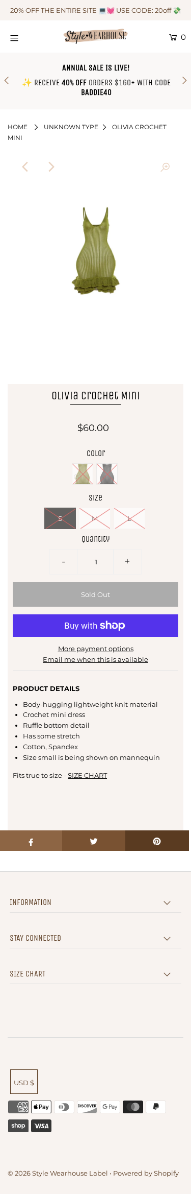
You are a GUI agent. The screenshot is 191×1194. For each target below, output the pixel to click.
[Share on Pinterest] (157, 840)
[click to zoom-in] (165, 167)
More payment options (95, 648)
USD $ (24, 1083)
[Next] (51, 167)
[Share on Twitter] (94, 840)
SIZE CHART (87, 775)
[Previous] (26, 167)
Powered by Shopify (146, 1173)
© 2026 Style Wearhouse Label (58, 1173)
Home (18, 127)
